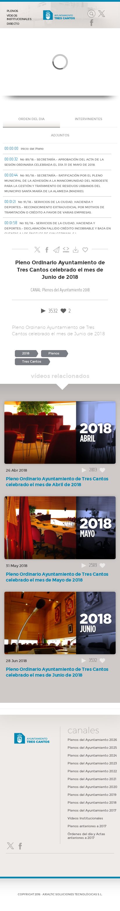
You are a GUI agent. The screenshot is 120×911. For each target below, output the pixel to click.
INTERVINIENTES (88, 119)
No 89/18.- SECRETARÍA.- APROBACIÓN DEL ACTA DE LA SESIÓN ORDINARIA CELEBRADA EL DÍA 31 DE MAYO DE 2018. (54, 161)
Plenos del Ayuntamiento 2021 (92, 779)
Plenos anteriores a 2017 (87, 826)
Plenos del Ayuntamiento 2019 (92, 795)
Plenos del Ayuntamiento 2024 (92, 755)
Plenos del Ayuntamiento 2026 (92, 740)
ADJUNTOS (60, 135)
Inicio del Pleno (24, 148)
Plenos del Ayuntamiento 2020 (92, 787)
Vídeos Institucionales (85, 818)
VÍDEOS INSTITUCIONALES (19, 17)
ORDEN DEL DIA (31, 119)
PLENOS (12, 11)
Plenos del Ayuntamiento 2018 (92, 803)
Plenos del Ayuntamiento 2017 (92, 810)
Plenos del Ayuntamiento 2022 (92, 771)
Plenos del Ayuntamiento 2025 (92, 748)
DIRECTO (13, 24)
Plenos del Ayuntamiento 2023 (92, 763)
